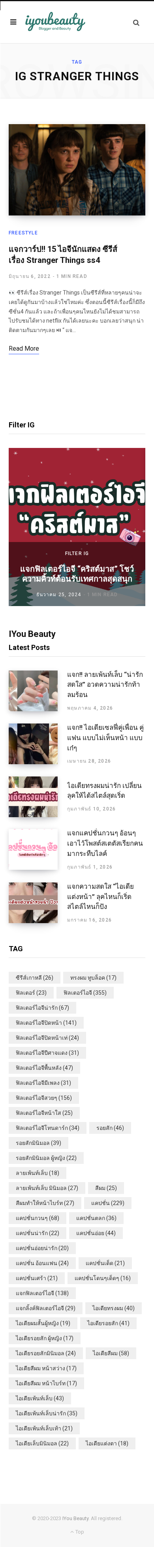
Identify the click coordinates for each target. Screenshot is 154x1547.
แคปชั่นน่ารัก (37, 1233)
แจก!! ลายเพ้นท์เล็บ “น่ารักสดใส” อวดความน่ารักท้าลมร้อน (105, 685)
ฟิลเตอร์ (31, 993)
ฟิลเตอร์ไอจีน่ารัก (42, 1008)
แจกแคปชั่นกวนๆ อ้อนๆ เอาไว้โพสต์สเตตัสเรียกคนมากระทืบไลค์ (105, 843)
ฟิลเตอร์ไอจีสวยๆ (44, 1098)
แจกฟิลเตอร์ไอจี (42, 1293)
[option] (77, 527)
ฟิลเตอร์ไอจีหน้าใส (44, 1113)
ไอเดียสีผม (111, 1353)
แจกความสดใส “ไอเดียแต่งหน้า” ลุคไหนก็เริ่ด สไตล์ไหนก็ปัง (100, 896)
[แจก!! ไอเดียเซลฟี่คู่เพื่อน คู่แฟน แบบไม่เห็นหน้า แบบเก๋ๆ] (38, 744)
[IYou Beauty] (55, 22)
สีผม (106, 1188)
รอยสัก (110, 1128)
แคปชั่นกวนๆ (37, 1218)
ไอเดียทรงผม (113, 1308)
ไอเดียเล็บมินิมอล (42, 1443)
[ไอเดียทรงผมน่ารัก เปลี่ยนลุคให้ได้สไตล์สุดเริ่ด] (38, 796)
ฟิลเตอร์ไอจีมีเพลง (43, 1083)
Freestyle (23, 233)
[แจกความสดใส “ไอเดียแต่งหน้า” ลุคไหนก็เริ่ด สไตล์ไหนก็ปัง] (38, 903)
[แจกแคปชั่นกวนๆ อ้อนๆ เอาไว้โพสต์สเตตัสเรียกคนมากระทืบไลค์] (38, 849)
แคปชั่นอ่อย (96, 1233)
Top (79, 1532)
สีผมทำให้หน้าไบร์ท (45, 1203)
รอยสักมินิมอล (38, 1143)
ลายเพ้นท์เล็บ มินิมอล (47, 1188)
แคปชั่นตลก (96, 1218)
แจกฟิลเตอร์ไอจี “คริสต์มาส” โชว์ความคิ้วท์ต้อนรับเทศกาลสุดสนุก (77, 574)
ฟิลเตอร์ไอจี (85, 993)
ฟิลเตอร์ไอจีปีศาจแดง (47, 1053)
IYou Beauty (75, 1518)
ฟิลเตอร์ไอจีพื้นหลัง (44, 1068)
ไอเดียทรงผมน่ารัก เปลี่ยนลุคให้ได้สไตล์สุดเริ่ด (104, 791)
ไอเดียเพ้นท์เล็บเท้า (44, 1428)
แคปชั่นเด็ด (105, 1263)
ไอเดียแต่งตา (107, 1443)
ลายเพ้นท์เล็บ (37, 1173)
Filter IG (77, 553)
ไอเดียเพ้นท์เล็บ (40, 1398)
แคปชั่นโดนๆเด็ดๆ (103, 1278)
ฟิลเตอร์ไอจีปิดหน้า (46, 1023)
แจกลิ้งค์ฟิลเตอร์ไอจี (45, 1308)
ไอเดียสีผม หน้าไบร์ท (46, 1383)
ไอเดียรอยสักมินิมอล (46, 1353)
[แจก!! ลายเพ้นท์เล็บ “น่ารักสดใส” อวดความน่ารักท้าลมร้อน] (38, 691)
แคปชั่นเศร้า (37, 1278)
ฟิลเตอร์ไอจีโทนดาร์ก (47, 1128)
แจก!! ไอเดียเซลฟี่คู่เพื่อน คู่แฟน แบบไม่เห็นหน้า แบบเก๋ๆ (105, 737)
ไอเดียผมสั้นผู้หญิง (43, 1323)
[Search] (136, 22)
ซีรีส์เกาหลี (34, 978)
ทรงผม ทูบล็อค (93, 978)
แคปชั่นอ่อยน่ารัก (42, 1248)
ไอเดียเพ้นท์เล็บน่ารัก (46, 1413)
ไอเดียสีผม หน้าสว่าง (46, 1368)
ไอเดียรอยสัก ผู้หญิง (44, 1338)
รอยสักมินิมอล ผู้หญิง (46, 1158)
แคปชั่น (107, 1203)
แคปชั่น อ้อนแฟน (42, 1263)
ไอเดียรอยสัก (108, 1323)
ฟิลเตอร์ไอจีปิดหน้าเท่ (47, 1038)
